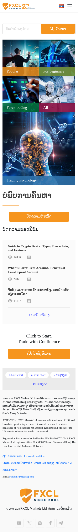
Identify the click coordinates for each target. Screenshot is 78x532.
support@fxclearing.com (21, 476)
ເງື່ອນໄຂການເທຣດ (12, 456)
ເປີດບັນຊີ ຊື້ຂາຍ (39, 353)
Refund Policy (9, 469)
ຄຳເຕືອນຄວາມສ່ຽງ (44, 463)
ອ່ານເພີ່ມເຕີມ (37, 315)
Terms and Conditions (34, 456)
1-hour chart (16, 375)
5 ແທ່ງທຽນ (60, 375)
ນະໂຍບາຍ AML (64, 463)
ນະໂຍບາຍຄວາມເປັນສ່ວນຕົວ (17, 463)
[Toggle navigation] (71, 6)
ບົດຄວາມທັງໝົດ (39, 216)
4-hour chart (38, 375)
